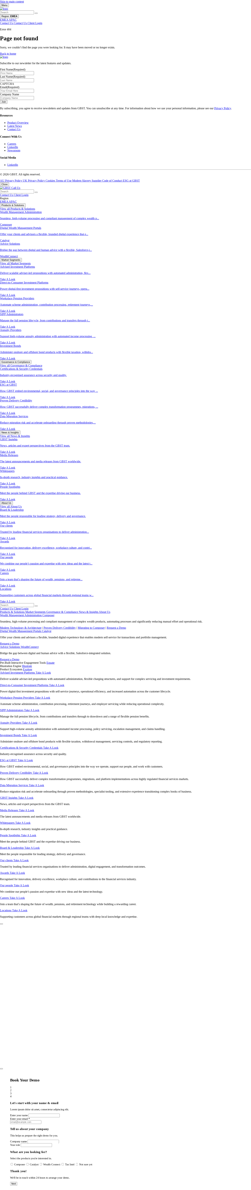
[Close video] (1, 923)
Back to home (8, 53)
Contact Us (13, 129)
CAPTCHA (7, 83)
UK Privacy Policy (34, 180)
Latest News (14, 126)
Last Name (12, 76)
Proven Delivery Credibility (60, 627)
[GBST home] (4, 8)
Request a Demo (116, 627)
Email (9, 87)
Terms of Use (64, 180)
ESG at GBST (131, 180)
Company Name (9, 94)
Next (13, 1183)
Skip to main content (12, 1)
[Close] (1, 1068)
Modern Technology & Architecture (21, 627)
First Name (12, 69)
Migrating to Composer (91, 627)
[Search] (36, 13)
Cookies (51, 180)
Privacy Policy (222, 108)
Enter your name (19, 1115)
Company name (18, 1141)
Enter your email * (20, 1118)
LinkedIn (12, 147)
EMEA (4, 201)
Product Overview (18, 122)
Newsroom (13, 150)
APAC (13, 201)
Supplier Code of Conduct (107, 180)
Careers (11, 143)
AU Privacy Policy (11, 180)
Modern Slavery (82, 180)
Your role (15, 1144)
